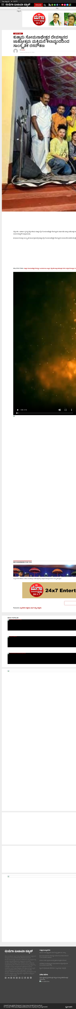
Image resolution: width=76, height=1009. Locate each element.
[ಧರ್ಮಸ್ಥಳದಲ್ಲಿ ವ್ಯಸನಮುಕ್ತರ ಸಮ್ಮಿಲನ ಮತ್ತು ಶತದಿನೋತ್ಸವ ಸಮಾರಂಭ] (55, 989)
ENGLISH (38, 5)
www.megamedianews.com (22, 1007)
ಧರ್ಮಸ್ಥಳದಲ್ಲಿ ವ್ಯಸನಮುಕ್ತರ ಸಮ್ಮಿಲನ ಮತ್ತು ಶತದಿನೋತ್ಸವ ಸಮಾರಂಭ (53, 978)
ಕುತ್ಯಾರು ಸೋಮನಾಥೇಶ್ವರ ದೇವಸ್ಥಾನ (31, 268)
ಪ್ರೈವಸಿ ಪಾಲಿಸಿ (68, 1007)
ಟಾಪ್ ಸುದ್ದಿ (33, 608)
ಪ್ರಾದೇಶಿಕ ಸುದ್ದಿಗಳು (25, 608)
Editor (23, 50)
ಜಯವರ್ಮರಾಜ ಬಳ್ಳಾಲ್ (45, 268)
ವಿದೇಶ (19, 8)
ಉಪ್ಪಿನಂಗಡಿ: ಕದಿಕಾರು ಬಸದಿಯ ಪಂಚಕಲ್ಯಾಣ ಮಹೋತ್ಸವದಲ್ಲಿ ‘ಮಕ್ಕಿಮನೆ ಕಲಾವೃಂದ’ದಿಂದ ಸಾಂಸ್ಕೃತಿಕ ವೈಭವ (37, 578)
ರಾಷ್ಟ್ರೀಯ (19, 11)
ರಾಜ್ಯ (57, 8)
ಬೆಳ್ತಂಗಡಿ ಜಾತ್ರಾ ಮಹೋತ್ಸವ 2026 (58, 268)
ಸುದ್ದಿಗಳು (39, 608)
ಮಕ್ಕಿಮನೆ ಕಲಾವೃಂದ (70, 268)
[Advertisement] (44, 254)
